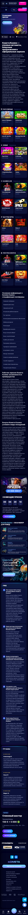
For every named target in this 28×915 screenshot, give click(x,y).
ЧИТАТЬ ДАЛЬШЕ (9, 835)
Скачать (22, 2)
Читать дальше (9, 516)
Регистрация (22, 9)
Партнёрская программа (14, 866)
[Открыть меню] (2, 10)
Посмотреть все (17, 109)
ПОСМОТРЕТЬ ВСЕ (22, 843)
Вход (14, 9)
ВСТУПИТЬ (7, 831)
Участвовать (7, 22)
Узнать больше (8, 574)
